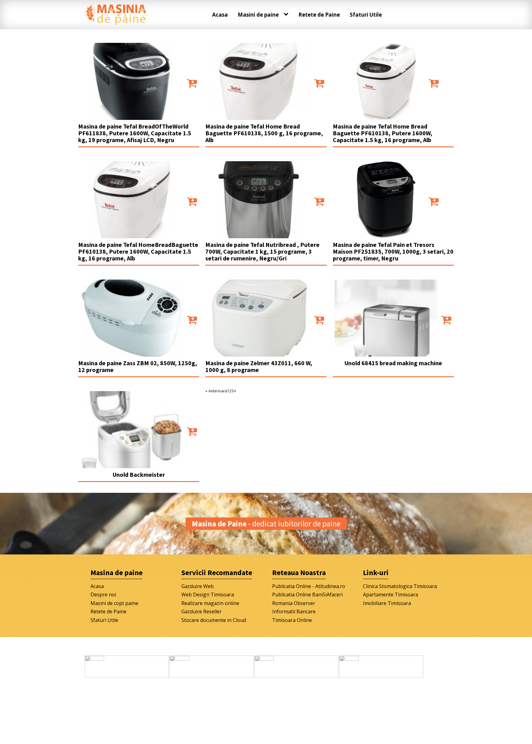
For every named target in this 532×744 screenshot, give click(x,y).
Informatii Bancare (294, 611)
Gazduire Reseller (201, 611)
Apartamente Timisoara (390, 594)
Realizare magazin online (210, 603)
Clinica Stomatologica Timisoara (400, 586)
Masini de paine (258, 14)
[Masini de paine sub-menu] (287, 14)
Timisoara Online (292, 620)
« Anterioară (216, 391)
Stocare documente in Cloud (213, 620)
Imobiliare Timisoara (387, 603)
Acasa (220, 14)
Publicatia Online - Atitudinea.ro (308, 586)
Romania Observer (293, 603)
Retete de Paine (319, 14)
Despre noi (103, 594)
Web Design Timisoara (207, 594)
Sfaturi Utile (366, 14)
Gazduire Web (197, 586)
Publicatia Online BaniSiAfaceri (307, 594)
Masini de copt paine (114, 603)
